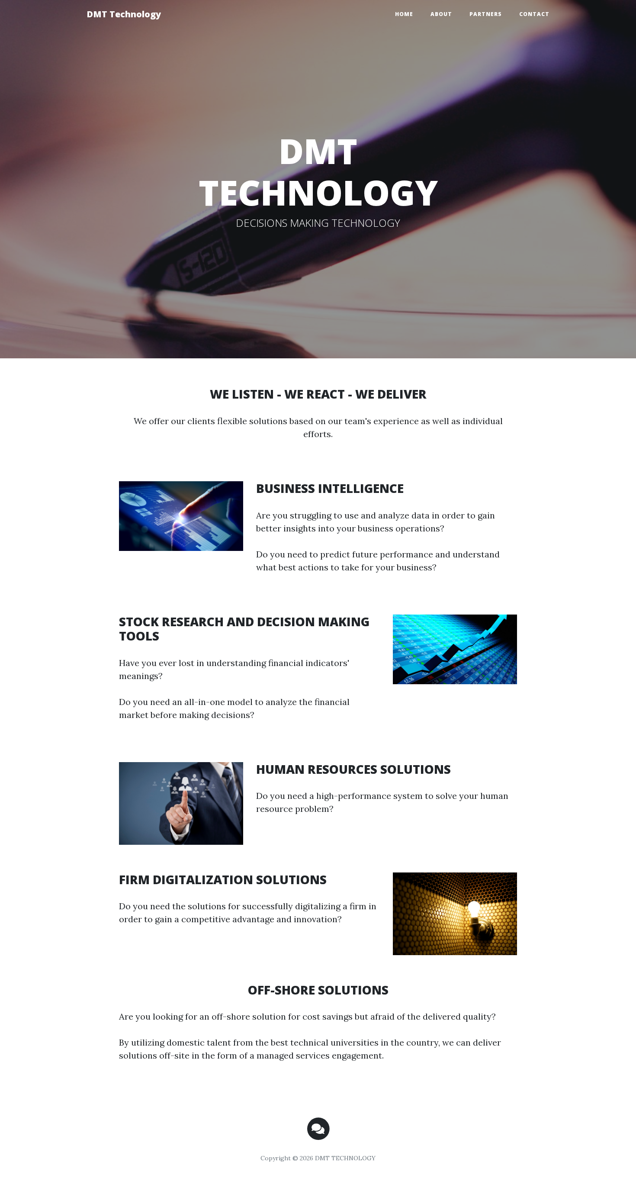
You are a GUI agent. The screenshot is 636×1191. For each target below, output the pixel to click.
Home (404, 14)
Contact (534, 14)
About (441, 14)
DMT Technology (124, 14)
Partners (485, 14)
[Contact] (318, 1128)
